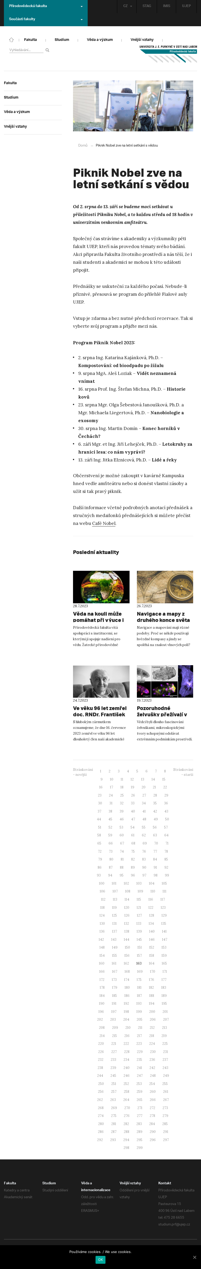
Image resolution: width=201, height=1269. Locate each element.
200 (152, 1011)
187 (139, 995)
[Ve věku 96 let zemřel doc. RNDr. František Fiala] (101, 681)
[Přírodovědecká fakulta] (11, 39)
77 (155, 851)
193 (139, 1003)
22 (165, 787)
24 (111, 795)
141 (164, 931)
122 (150, 907)
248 (153, 1075)
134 (151, 923)
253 (139, 1084)
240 (127, 1068)
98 (156, 875)
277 (139, 1116)
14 (153, 779)
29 (166, 795)
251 (113, 1084)
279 (165, 1116)
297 (166, 1140)
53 (121, 827)
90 (144, 867)
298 (126, 1148)
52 (110, 827)
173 (114, 979)
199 (139, 1011)
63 (155, 835)
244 (100, 1075)
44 (99, 819)
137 (114, 931)
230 (153, 1052)
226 (101, 1052)
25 (122, 795)
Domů (82, 145)
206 (153, 1019)
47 (133, 819)
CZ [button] (125, 6)
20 (144, 787)
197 (113, 1011)
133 (138, 923)
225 (165, 1043)
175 (139, 979)
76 (144, 851)
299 (140, 1148)
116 (150, 899)
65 (99, 843)
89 (133, 867)
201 (165, 1011)
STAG (147, 6)
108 (127, 891)
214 (102, 1036)
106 (102, 891)
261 (165, 1091)
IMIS (166, 6)
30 (100, 803)
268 (101, 1108)
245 (113, 1075)
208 (102, 1027)
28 (155, 795)
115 (139, 899)
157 (139, 955)
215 (114, 1036)
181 (139, 987)
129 (164, 915)
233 (113, 1059)
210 (128, 1027)
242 (152, 1068)
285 (165, 1124)
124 (102, 915)
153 (163, 947)
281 (113, 1124)
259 (139, 1091)
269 (114, 1108)
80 (111, 859)
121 (139, 907)
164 (151, 963)
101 (114, 883)
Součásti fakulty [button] (22, 19)
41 (144, 811)
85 (166, 859)
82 (133, 859)
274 (101, 1116)
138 (126, 931)
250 (101, 1084)
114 (127, 899)
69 (145, 843)
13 (142, 779)
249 (166, 1075)
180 (127, 987)
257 (113, 1091)
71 (167, 843)
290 (153, 1132)
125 (114, 915)
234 (126, 1059)
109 (140, 891)
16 (101, 787)
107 (115, 891)
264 (126, 1100)
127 (139, 915)
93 (99, 875)
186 (127, 995)
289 (139, 1132)
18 (122, 787)
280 (101, 1124)
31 (111, 803)
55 (144, 827)
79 (100, 859)
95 (122, 875)
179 (114, 987)
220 (101, 1043)
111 (164, 891)
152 (151, 947)
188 (151, 995)
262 (100, 1100)
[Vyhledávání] (48, 50)
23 (100, 795)
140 (152, 931)
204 (126, 1019)
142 (101, 939)
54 (133, 827)
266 (153, 1100)
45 (110, 819)
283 (139, 1124)
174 (126, 979)
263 (113, 1100)
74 (122, 851)
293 (113, 1140)
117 (162, 899)
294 (126, 1140)
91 (155, 867)
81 (122, 859)
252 (126, 1084)
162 (126, 963)
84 (155, 859)
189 (164, 995)
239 (113, 1068)
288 (126, 1132)
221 (113, 1043)
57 (166, 827)
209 (115, 1027)
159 (164, 955)
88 (122, 867)
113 (115, 899)
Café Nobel (103, 523)
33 (133, 803)
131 (114, 923)
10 (111, 779)
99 (167, 875)
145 (139, 939)
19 (132, 787)
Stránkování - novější (83, 772)
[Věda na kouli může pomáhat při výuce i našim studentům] (101, 587)
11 (122, 779)
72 (100, 851)
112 (103, 899)
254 (152, 1084)
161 (114, 963)
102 (126, 883)
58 (99, 835)
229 (140, 1052)
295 (139, 1140)
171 (165, 971)
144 (126, 939)
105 (164, 883)
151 (139, 947)
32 (122, 803)
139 (139, 931)
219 (164, 1036)
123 (163, 907)
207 (166, 1019)
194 (151, 1003)
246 (127, 1075)
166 (102, 971)
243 (165, 1068)
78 (166, 851)
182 (151, 987)
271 (139, 1108)
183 (163, 987)
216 (127, 1036)
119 (114, 907)
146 (152, 939)
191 (114, 1003)
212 (152, 1027)
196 (101, 1011)
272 (152, 1108)
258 (126, 1091)
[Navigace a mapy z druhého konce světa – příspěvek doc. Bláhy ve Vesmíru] (165, 587)
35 (155, 803)
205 (139, 1019)
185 (114, 995)
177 (163, 979)
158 (151, 955)
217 (139, 1036)
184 (102, 995)
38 (110, 811)
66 (111, 843)
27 (144, 795)
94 (110, 875)
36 (166, 803)
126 (127, 915)
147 (164, 939)
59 (110, 835)
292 (100, 1140)
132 (126, 923)
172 (101, 979)
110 (152, 891)
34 (144, 803)
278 (152, 1116)
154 (102, 955)
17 (111, 787)
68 (133, 843)
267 (166, 1100)
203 (113, 1019)
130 (102, 923)
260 (153, 1091)
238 (100, 1068)
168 (127, 971)
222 (126, 1043)
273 (165, 1108)
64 (166, 835)
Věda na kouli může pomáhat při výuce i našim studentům (98, 620)
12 (132, 779)
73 (111, 851)
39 (122, 811)
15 (163, 779)
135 (163, 923)
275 (113, 1116)
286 (101, 1132)
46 (122, 819)
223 (139, 1043)
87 (111, 867)
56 (155, 827)
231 (165, 1052)
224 (152, 1043)
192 (126, 1003)
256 (101, 1091)
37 (99, 811)
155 (114, 955)
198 (126, 1011)
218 (151, 1036)
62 (144, 835)
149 (115, 947)
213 (164, 1027)
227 (114, 1052)
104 (151, 883)
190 (101, 1003)
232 (100, 1059)
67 (122, 843)
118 (102, 907)
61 (133, 835)
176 (151, 979)
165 (164, 963)
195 (164, 1003)
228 (127, 1052)
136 (102, 931)
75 (133, 851)
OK (100, 1259)
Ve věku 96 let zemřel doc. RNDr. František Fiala (100, 714)
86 (100, 867)
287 (113, 1132)
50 (167, 819)
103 (139, 883)
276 (127, 1116)
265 (139, 1100)
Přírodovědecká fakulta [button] (28, 6)
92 (166, 867)
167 (114, 971)
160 (101, 963)
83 (144, 859)
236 (152, 1059)
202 (100, 1019)
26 (133, 795)
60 (122, 835)
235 (139, 1059)
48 (144, 819)
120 (126, 907)
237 (165, 1059)
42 (155, 811)
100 (101, 883)
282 (126, 1124)
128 (151, 915)
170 (152, 971)
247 (140, 1075)
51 (99, 827)
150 (127, 947)
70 (156, 843)
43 (166, 811)
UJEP (186, 6)
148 (102, 947)
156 (127, 955)
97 (144, 875)
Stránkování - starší (183, 772)
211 (140, 1027)
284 (152, 1124)
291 (165, 1132)
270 (127, 1108)
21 (154, 787)
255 (165, 1084)
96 (133, 875)
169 (140, 971)
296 (153, 1140)
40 (133, 811)
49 (156, 819)
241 (139, 1068)
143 (113, 939)
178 (102, 987)
